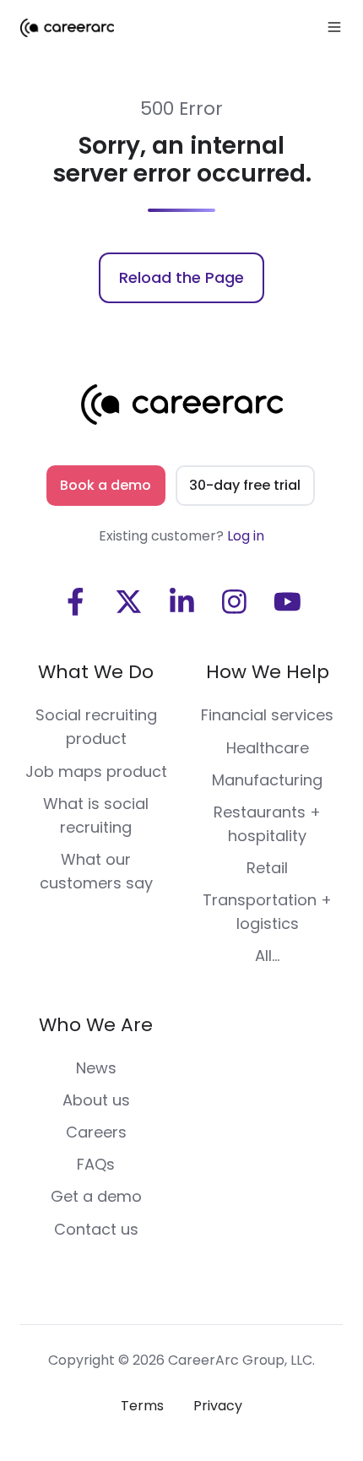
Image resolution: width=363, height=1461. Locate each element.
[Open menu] (334, 27)
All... (267, 955)
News (96, 1067)
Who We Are (96, 1025)
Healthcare (267, 747)
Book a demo (105, 485)
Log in (245, 536)
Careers (96, 1132)
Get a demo (96, 1196)
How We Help (267, 672)
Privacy (217, 1405)
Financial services (267, 714)
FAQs (96, 1164)
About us (96, 1100)
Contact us (96, 1229)
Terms (142, 1405)
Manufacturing (267, 779)
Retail (267, 867)
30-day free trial (245, 485)
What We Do (96, 672)
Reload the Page (181, 277)
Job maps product (96, 771)
